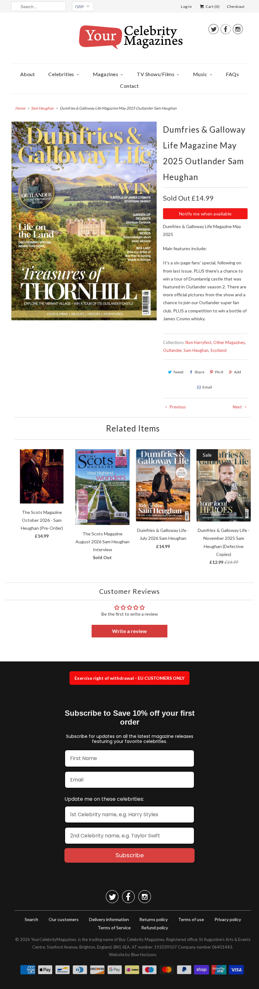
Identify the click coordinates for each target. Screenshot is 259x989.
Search (31, 919)
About (27, 74)
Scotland (218, 350)
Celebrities (61, 74)
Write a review (129, 631)
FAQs (232, 74)
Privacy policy (227, 919)
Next (238, 406)
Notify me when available (205, 213)
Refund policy (154, 927)
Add (237, 372)
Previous (177, 406)
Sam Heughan (196, 350)
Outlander (172, 350)
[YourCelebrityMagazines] (129, 39)
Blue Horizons (143, 954)
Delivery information (109, 919)
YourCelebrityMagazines (53, 939)
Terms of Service (114, 927)
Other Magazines (229, 342)
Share (199, 372)
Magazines (105, 74)
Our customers (64, 919)
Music (200, 74)
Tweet (178, 372)
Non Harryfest (198, 342)
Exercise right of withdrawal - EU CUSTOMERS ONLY (129, 678)
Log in (186, 6)
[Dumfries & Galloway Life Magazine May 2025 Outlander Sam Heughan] (84, 221)
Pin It (219, 372)
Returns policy (153, 919)
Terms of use (191, 919)
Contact (129, 86)
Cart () (212, 6)
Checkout (235, 6)
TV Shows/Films (155, 74)
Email (207, 387)
